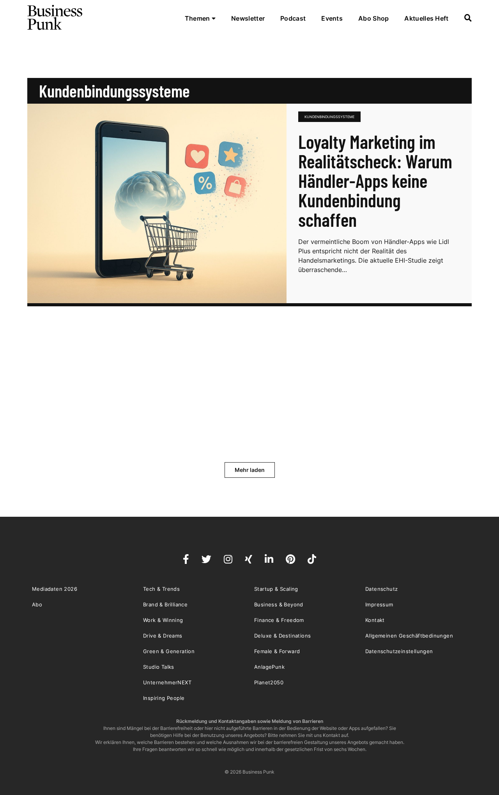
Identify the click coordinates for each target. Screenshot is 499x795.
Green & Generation (169, 651)
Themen (198, 18)
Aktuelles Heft (426, 18)
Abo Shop (373, 18)
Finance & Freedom (279, 620)
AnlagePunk (269, 667)
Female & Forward (277, 651)
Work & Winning (163, 620)
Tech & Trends (161, 589)
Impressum (379, 604)
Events (332, 18)
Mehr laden (250, 469)
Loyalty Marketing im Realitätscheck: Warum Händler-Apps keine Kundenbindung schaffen (375, 180)
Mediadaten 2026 (54, 589)
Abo (37, 604)
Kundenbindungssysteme (329, 117)
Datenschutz (381, 589)
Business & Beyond (278, 604)
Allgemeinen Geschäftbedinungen (409, 635)
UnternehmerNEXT (167, 682)
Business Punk (55, 17)
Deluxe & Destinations (282, 635)
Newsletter (248, 18)
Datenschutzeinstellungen (399, 651)
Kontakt (375, 620)
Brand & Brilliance (165, 604)
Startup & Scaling (276, 589)
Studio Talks (158, 667)
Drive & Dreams (162, 635)
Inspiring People (163, 698)
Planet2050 (268, 682)
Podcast (293, 18)
